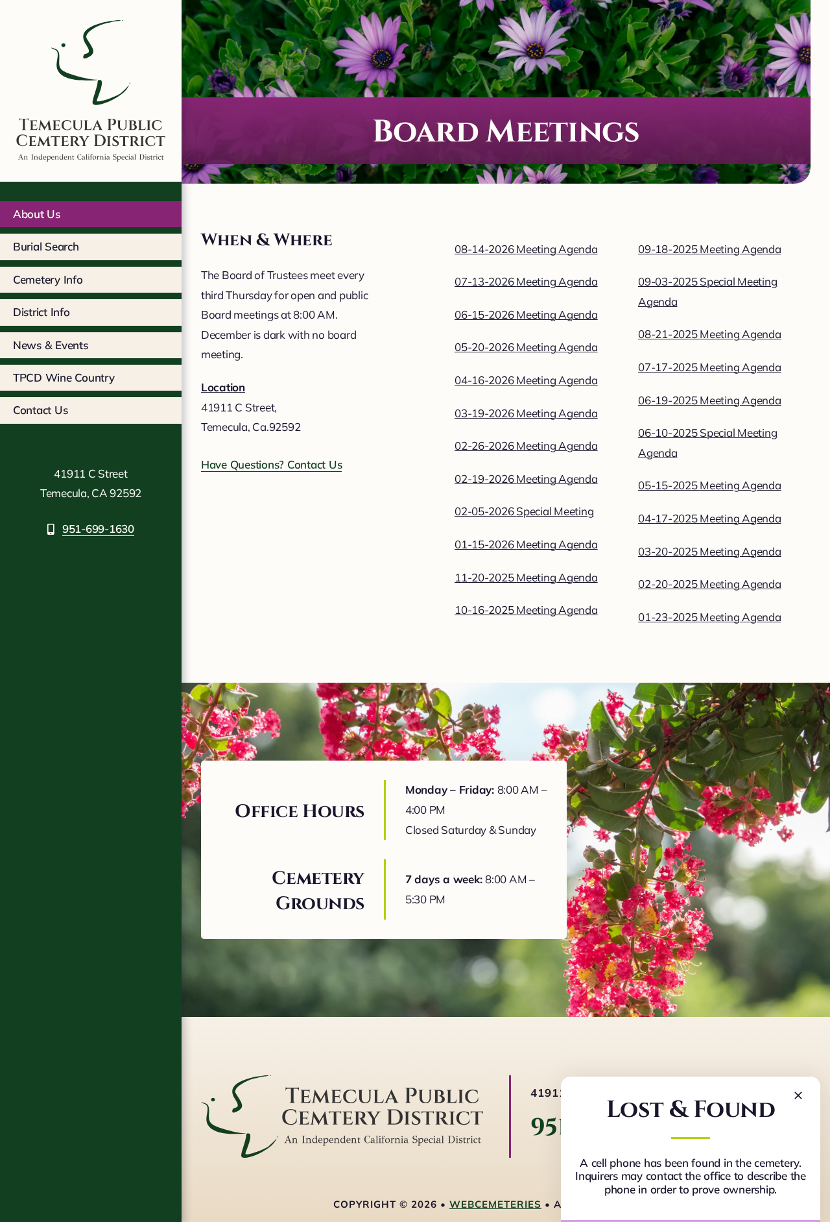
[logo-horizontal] (342, 1081)
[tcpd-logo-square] (91, 15)
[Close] (798, 1095)
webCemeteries (495, 1204)
